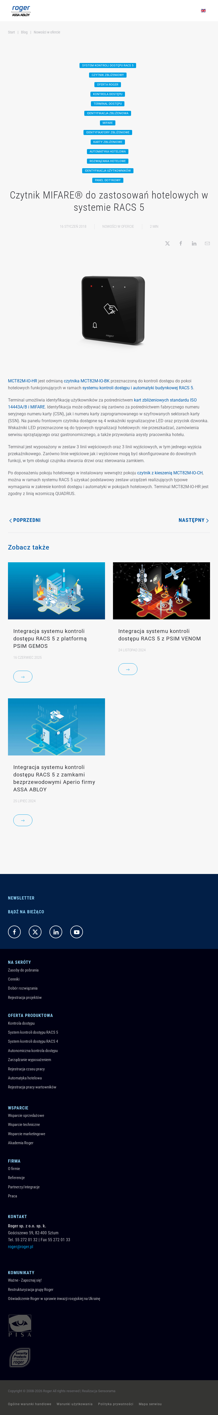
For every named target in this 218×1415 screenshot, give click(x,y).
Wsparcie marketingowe (26, 1133)
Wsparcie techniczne (24, 1124)
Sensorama (106, 1391)
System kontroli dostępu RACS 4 (33, 1041)
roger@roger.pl (20, 1246)
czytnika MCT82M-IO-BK (87, 380)
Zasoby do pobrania (23, 970)
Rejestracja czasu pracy (26, 1069)
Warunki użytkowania (75, 1404)
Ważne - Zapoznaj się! (25, 1280)
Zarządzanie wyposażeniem (29, 1059)
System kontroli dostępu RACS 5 (33, 1032)
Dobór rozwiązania (22, 988)
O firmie (14, 1168)
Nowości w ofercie (118, 226)
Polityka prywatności (115, 1404)
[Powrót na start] (21, 10)
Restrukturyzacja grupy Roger (30, 1289)
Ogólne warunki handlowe (29, 1404)
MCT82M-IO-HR (22, 380)
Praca (12, 1196)
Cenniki (13, 979)
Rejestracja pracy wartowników (32, 1087)
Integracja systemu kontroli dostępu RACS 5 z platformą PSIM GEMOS (50, 638)
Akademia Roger (20, 1143)
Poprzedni (27, 520)
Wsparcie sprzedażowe (26, 1115)
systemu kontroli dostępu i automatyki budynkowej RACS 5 (137, 387)
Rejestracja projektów (25, 997)
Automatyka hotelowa (25, 1078)
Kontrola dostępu (21, 1023)
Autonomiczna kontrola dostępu (33, 1050)
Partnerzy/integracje (24, 1187)
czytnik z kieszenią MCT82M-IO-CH (170, 472)
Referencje (16, 1177)
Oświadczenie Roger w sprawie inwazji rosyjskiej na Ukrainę (54, 1298)
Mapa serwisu (150, 1404)
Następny (192, 520)
